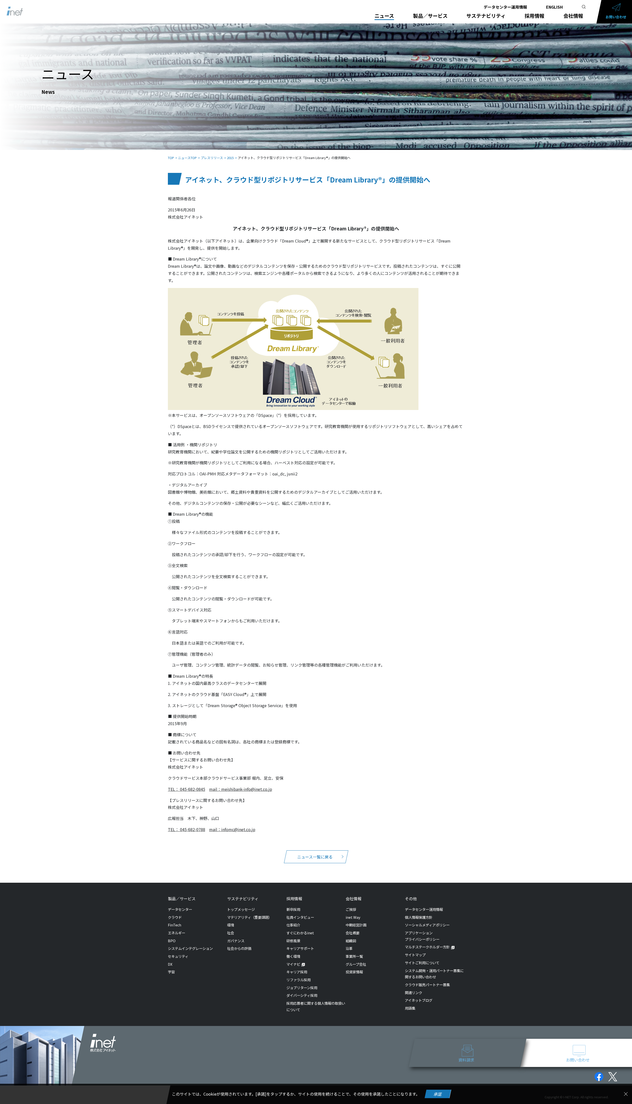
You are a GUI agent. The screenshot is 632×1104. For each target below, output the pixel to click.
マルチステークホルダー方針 (427, 946)
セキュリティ (178, 956)
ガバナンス (235, 940)
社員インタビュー (300, 917)
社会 (230, 932)
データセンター (180, 909)
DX (170, 964)
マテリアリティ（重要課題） (249, 917)
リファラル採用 (298, 979)
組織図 (351, 940)
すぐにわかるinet (300, 932)
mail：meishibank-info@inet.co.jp (240, 789)
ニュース (384, 16)
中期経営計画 (356, 924)
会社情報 (573, 16)
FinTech (174, 924)
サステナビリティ (486, 16)
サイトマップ (415, 954)
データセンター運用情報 (505, 7)
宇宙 (171, 971)
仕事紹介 (293, 924)
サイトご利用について (422, 962)
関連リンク (413, 992)
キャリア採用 (296, 971)
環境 (230, 924)
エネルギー (176, 932)
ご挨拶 (351, 909)
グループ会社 (356, 964)
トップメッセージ (241, 909)
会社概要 (352, 932)
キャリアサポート (300, 948)
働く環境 (293, 956)
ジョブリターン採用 (301, 987)
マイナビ (293, 964)
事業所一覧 (354, 956)
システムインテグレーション (190, 948)
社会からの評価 (239, 948)
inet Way (353, 917)
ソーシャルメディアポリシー (427, 924)
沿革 (349, 948)
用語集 (410, 1008)
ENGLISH (554, 7)
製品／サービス (430, 16)
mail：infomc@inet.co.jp (232, 829)
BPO (172, 940)
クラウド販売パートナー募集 (427, 984)
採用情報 (534, 16)
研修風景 (293, 940)
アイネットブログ (418, 1000)
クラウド (175, 917)
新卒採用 (293, 909)
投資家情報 (354, 971)
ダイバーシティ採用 (301, 995)
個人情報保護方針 (419, 917)
